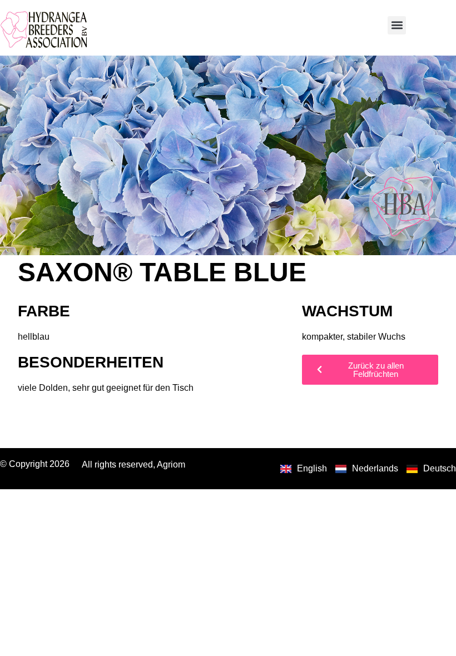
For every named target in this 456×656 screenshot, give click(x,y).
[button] (397, 25)
